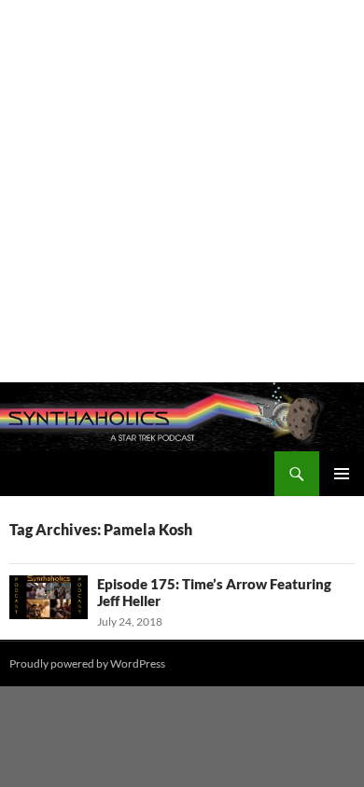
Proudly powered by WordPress (87, 663)
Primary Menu (341, 473)
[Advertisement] (182, 191)
